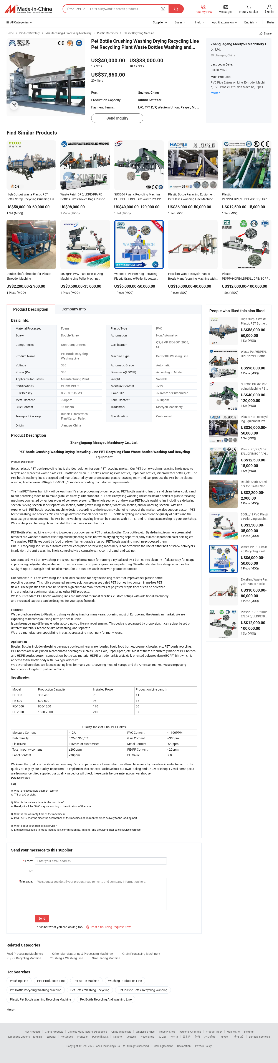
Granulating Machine (106, 958)
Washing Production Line (125, 981)
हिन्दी (197, 1036)
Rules (271, 22)
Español (51, 1036)
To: (31, 871)
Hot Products (32, 1031)
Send (41, 918)
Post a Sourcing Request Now (108, 927)
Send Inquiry (117, 118)
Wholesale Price (145, 1031)
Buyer (178, 22)
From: (28, 861)
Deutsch (131, 1036)
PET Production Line (51, 981)
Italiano (117, 1036)
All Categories (19, 22)
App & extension (223, 22)
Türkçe (224, 1036)
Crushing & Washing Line (66, 958)
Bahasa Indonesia (259, 1036)
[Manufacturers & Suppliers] (28, 8)
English (37, 1036)
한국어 (174, 1036)
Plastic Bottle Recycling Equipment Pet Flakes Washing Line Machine (254, 419)
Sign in (269, 11)
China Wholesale (121, 1031)
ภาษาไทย (209, 1036)
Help (198, 22)
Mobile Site (233, 1031)
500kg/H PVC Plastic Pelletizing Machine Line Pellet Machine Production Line (254, 516)
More (214, 92)
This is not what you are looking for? (59, 927)
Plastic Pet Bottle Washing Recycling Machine (40, 999)
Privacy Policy (203, 1046)
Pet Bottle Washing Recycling (89, 990)
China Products (54, 1031)
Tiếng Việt (238, 1036)
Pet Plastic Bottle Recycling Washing (143, 990)
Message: (26, 881)
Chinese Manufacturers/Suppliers (87, 1031)
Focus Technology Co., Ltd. (111, 1046)
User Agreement (163, 1046)
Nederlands (147, 1036)
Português (67, 1036)
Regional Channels (190, 1031)
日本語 (186, 1036)
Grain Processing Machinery (141, 953)
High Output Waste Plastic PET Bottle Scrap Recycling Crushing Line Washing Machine (254, 321)
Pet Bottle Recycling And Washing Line (106, 999)
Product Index (214, 1031)
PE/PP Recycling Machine (24, 958)
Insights (248, 1031)
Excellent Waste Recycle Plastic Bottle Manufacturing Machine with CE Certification (254, 581)
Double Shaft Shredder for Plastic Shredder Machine (254, 484)
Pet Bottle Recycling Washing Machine (35, 990)
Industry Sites (167, 1031)
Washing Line (19, 981)
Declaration (184, 1046)
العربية (162, 1036)
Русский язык (100, 1036)
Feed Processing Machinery (25, 953)
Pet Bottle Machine (86, 981)
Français (82, 1036)
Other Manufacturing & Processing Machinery (83, 953)
